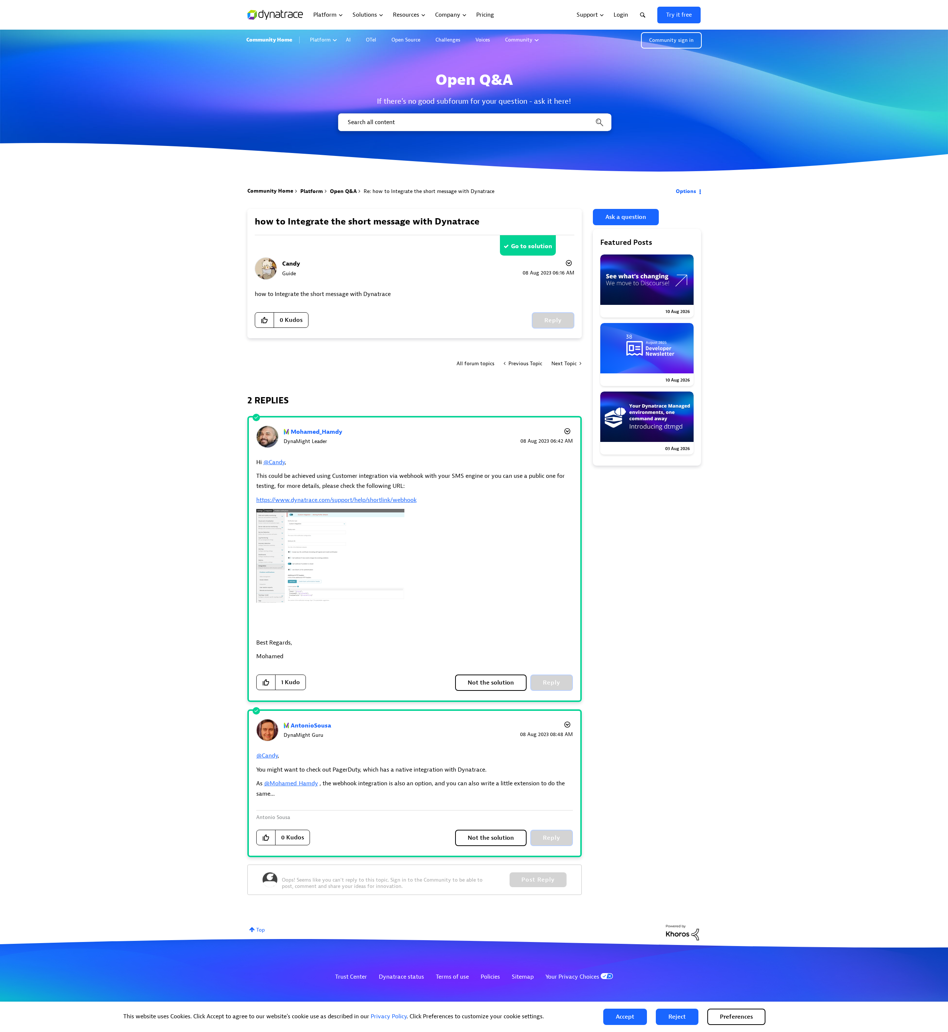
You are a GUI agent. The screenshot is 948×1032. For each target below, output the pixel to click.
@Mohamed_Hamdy (291, 783)
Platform (320, 40)
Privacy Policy (389, 1016)
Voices (482, 40)
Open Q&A (343, 191)
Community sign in (671, 40)
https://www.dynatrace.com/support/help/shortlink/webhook (336, 500)
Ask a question (625, 217)
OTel (371, 40)
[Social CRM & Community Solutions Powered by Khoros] (682, 932)
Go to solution (531, 246)
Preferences (736, 1017)
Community (519, 40)
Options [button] (686, 191)
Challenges (447, 40)
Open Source (405, 40)
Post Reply (538, 879)
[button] (625, 1017)
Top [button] (260, 930)
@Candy (274, 462)
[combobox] (474, 122)
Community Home (269, 40)
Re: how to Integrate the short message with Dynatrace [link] (429, 191)
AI (348, 40)
